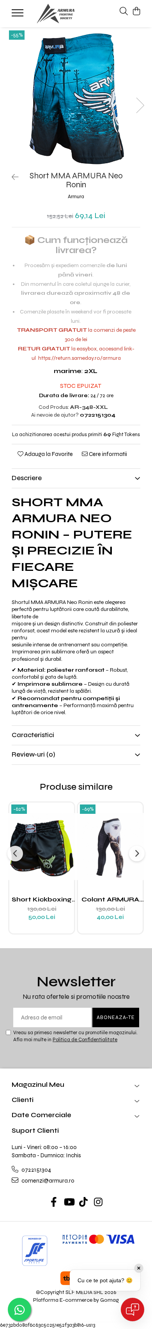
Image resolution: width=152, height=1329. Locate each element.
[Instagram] (98, 1203)
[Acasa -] (56, 13)
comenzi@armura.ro (47, 1180)
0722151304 (35, 1169)
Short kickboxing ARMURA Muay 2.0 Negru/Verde (41, 899)
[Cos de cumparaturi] (136, 11)
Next (140, 105)
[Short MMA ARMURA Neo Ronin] (76, 97)
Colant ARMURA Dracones (110, 899)
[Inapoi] (12, 177)
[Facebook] (54, 1203)
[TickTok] (83, 1203)
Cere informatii (107, 454)
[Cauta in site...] (124, 11)
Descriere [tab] (27, 478)
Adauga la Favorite (48, 454)
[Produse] (18, 15)
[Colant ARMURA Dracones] (110, 846)
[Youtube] (69, 1203)
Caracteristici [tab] (33, 735)
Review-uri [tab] (33, 754)
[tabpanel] (76, 97)
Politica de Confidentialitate (85, 1040)
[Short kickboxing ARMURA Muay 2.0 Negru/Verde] (41, 846)
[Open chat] (132, 1309)
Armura (76, 197)
